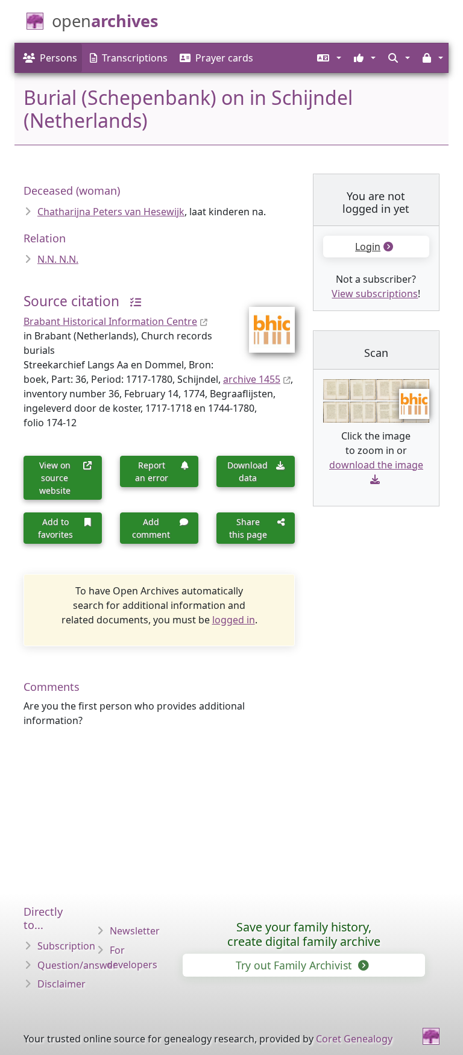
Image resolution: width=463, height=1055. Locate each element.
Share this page (248, 528)
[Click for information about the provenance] (131, 301)
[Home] (431, 1036)
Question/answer (77, 965)
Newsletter (135, 930)
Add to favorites (55, 528)
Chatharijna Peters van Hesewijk (110, 211)
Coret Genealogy (354, 1038)
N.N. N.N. (57, 259)
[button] (328, 57)
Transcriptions (135, 58)
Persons (58, 58)
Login (367, 246)
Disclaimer (61, 983)
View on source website (55, 477)
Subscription (66, 946)
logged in (233, 619)
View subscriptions (375, 293)
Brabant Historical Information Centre (110, 321)
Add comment (151, 528)
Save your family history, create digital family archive (303, 934)
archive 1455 (251, 379)
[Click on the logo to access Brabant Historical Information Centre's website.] (264, 322)
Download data (247, 471)
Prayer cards (224, 58)
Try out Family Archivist (295, 965)
